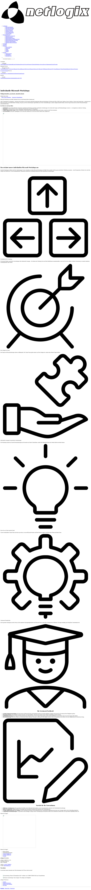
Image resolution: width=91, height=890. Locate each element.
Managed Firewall (9, 37)
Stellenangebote (8, 53)
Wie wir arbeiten (8, 47)
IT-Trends (5, 43)
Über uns (5, 45)
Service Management (9, 32)
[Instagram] (5, 873)
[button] (47, 58)
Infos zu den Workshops (6, 97)
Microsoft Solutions (9, 27)
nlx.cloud (5, 885)
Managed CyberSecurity (10, 35)
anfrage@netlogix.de (7, 853)
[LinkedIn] (1, 873)
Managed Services (6, 34)
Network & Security (9, 29)
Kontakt (7, 50)
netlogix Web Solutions (7, 884)
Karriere (4, 52)
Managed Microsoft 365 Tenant (11, 40)
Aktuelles (5, 44)
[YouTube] (7, 873)
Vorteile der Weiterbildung (17, 97)
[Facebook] (3, 873)
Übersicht (2, 64)
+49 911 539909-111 (7, 854)
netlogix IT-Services (7, 883)
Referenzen (7, 48)
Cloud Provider (8, 33)
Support (7, 51)
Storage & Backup (9, 30)
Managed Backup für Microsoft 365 (12, 39)
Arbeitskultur (8, 54)
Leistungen (5, 25)
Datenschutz (7, 888)
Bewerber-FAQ (8, 55)
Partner (6, 49)
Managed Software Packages (11, 42)
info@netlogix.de (7, 865)
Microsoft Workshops (9, 28)
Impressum (12, 888)
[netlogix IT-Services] (45, 23)
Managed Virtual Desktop (10, 41)
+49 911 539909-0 (7, 864)
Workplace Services (9, 31)
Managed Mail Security (10, 38)
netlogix (4, 881)
